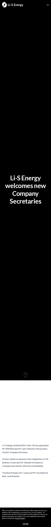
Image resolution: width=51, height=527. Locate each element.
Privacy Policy (20, 518)
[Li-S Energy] (12, 4)
